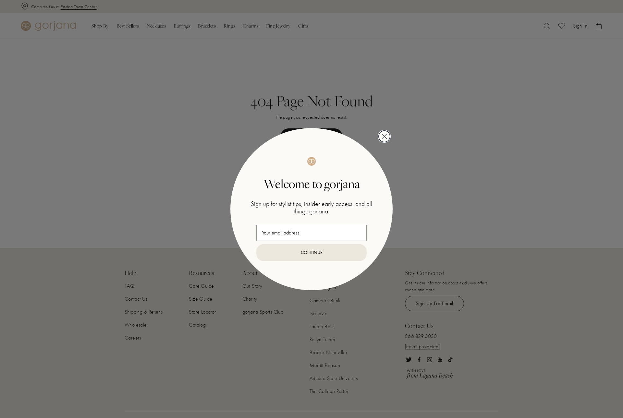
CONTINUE (312, 252)
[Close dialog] (384, 136)
